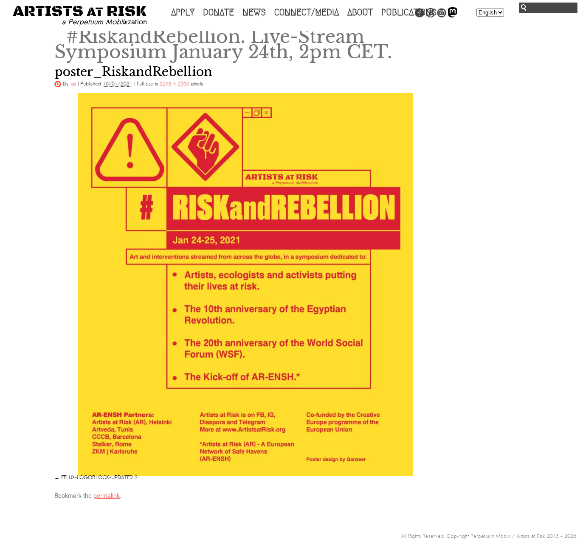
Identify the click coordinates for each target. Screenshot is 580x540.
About (360, 12)
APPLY (182, 12)
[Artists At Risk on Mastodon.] (452, 16)
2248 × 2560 (174, 84)
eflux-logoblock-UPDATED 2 (99, 477)
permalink (106, 495)
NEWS (254, 12)
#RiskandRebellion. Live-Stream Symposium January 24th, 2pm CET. (223, 44)
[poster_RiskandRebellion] (245, 284)
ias (73, 84)
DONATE (218, 12)
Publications (408, 12)
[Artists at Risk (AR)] (79, 16)
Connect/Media (306, 12)
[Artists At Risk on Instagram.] (441, 16)
